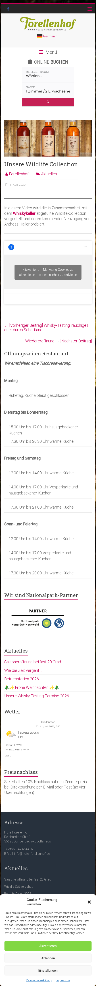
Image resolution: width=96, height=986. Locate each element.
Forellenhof (19, 174)
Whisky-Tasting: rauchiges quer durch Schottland (46, 327)
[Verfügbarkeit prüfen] (48, 102)
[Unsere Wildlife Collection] (48, 122)
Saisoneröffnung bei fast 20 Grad (32, 661)
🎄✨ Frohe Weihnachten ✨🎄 (31, 687)
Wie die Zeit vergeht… (23, 670)
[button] (89, 902)
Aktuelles (49, 174)
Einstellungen (48, 971)
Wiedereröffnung (58, 341)
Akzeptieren (48, 946)
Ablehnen (48, 958)
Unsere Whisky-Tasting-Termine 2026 (36, 696)
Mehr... (8, 755)
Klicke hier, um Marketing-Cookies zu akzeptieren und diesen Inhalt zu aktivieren (48, 272)
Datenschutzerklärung (39, 980)
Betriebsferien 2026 (21, 679)
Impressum (63, 980)
